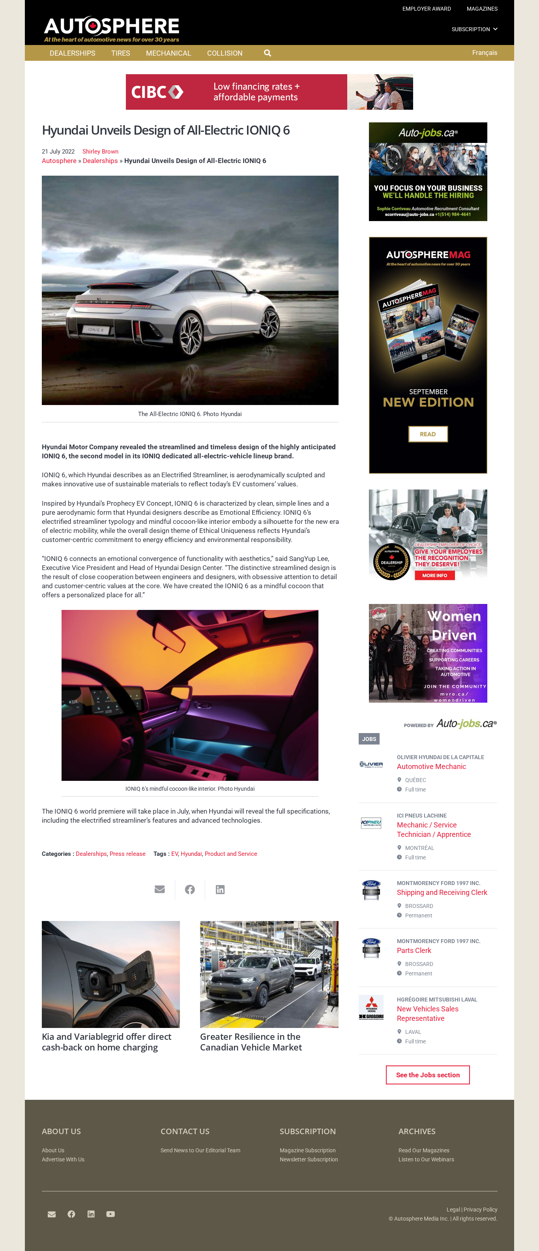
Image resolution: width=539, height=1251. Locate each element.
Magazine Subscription (308, 1150)
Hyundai (191, 853)
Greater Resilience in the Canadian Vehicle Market (251, 1041)
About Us (53, 1150)
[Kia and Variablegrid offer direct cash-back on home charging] (111, 974)
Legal (453, 1209)
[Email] (52, 1214)
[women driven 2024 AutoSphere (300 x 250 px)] (428, 700)
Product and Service (231, 853)
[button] (495, 29)
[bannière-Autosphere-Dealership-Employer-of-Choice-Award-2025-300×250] (428, 586)
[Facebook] (71, 1214)
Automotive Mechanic (431, 766)
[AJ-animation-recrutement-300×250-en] (428, 219)
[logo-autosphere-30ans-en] (112, 29)
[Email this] (160, 890)
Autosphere (59, 161)
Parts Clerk (414, 950)
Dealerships (100, 161)
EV (174, 853)
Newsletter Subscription (309, 1159)
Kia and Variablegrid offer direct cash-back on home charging (107, 1041)
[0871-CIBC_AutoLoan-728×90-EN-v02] (269, 107)
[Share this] (190, 890)
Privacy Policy (481, 1209)
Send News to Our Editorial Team (200, 1150)
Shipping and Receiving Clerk (442, 892)
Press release (128, 853)
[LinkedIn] (91, 1214)
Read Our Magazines (424, 1150)
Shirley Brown (100, 151)
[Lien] (428, 725)
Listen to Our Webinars (426, 1159)
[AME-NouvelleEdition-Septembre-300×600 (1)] (428, 471)
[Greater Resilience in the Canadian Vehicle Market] (269, 974)
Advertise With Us (63, 1159)
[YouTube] (111, 1214)
